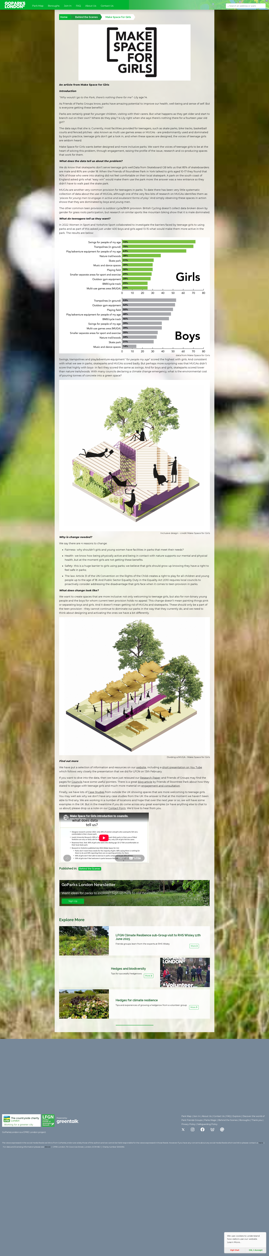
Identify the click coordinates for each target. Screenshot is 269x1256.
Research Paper (150, 777)
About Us (90, 5)
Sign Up (73, 901)
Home (64, 17)
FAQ (78, 5)
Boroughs (54, 5)
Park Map (37, 5)
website (141, 767)
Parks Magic (210, 1120)
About (47, 1147)
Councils (77, 781)
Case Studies (96, 792)
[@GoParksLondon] (183, 1129)
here (261, 1143)
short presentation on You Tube (182, 767)
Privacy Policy (188, 1124)
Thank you (256, 1120)
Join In (67, 5)
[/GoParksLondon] (202, 1129)
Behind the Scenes (86, 17)
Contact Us (107, 5)
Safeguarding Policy (207, 1124)
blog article (145, 781)
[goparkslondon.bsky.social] (212, 1129)
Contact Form (117, 808)
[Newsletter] (222, 1129)
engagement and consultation (160, 785)
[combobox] (246, 5)
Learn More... (234, 1242)
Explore (237, 1116)
